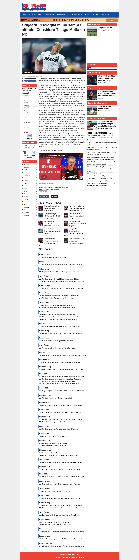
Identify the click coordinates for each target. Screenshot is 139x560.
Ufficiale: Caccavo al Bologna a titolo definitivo (57, 398)
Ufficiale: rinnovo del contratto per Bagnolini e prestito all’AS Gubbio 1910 (67, 405)
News (45, 187)
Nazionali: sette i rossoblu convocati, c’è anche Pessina (61, 484)
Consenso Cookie (65, 554)
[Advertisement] (102, 50)
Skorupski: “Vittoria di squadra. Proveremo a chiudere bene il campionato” (67, 546)
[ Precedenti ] (29, 157)
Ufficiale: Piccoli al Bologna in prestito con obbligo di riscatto (62, 288)
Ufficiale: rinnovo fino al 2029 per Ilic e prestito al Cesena (61, 279)
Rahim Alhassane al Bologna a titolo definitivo (57, 341)
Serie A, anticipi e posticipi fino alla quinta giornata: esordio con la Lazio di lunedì (69, 422)
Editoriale (91, 73)
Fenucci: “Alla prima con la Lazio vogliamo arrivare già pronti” (62, 462)
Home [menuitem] (24, 15)
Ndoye (25, 120)
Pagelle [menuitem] (95, 15)
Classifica (25, 161)
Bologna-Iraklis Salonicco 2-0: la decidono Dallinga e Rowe (62, 333)
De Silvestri (27, 122)
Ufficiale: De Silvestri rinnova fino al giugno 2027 (58, 381)
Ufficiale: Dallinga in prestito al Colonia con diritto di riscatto (62, 264)
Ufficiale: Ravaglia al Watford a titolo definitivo (57, 305)
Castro (25, 117)
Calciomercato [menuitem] (77, 15)
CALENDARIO (65, 557)
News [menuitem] (87, 15)
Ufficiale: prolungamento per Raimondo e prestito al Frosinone (63, 377)
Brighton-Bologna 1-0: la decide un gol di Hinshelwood (52, 208)
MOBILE (79, 557)
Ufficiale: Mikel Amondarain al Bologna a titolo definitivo (61, 326)
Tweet (55, 196)
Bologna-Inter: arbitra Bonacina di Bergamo (56, 524)
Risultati (29, 138)
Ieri (93, 68)
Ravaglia (26, 95)
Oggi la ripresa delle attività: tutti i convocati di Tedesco (60, 383)
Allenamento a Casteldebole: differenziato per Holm (51, 223)
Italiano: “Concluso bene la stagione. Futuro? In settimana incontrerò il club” (67, 508)
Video (90, 24)
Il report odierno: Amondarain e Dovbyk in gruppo (77, 223)
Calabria (26, 130)
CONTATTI (73, 557)
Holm (25, 97)
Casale (25, 100)
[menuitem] (115, 15)
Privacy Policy (75, 554)
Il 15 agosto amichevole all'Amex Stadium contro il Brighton (62, 412)
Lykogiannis (27, 105)
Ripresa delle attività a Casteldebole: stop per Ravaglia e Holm (63, 369)
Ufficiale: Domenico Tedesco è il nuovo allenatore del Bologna (63, 477)
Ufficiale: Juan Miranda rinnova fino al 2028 (56, 491)
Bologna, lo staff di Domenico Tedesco (55, 443)
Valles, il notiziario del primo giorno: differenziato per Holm (76, 241)
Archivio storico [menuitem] (62, 15)
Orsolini (26, 115)
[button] (29, 135)
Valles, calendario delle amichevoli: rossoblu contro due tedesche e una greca (68, 453)
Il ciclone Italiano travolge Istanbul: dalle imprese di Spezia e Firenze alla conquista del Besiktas (100, 138)
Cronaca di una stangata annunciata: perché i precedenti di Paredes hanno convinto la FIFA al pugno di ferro (102, 169)
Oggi (89, 68)
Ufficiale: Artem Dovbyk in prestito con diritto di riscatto (60, 317)
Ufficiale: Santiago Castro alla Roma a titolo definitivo (52, 231)
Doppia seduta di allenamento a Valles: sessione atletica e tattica (64, 355)
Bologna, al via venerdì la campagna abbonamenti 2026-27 (62, 419)
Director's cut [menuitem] (49, 15)
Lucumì (26, 102)
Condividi (44, 196)
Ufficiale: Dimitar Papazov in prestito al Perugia (76, 216)
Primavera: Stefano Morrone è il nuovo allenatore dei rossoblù (105, 109)
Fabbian (26, 132)
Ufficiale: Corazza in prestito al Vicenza (55, 436)
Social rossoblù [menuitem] (35, 15)
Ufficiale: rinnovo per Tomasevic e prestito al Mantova (60, 429)
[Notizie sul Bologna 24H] (34, 6)
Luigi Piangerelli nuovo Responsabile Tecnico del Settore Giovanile (65, 391)
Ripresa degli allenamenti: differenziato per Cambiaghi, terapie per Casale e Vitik (69, 532)
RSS (84, 557)
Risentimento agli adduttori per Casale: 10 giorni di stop (52, 216)
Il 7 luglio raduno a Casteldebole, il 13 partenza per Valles (61, 469)
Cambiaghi (26, 127)
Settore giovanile (94, 103)
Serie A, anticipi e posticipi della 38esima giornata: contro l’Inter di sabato (66, 539)
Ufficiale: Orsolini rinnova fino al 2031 (54, 257)
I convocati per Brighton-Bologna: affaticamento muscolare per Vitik (77, 208)
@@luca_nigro (58, 189)
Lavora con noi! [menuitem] (106, 15)
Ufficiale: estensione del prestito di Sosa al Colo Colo (60, 455)
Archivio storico (93, 118)
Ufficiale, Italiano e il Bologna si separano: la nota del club (61, 498)
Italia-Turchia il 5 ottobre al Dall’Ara (54, 446)
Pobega (26, 125)
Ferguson (26, 107)
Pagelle (90, 88)
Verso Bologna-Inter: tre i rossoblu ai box (55, 522)
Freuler (25, 110)
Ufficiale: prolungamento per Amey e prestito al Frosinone (61, 379)
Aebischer (26, 112)
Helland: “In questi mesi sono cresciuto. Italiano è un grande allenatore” (66, 505)
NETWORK (57, 557)
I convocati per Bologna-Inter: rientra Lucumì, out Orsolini (61, 515)
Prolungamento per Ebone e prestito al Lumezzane (59, 348)
